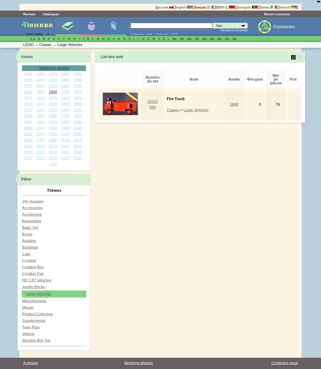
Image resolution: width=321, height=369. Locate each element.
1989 (65, 116)
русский (163, 7)
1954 (65, 74)
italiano (265, 7)
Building (29, 241)
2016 (28, 152)
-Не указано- (33, 201)
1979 (65, 104)
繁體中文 (222, 7)
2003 (53, 134)
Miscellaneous (34, 301)
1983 (53, 110)
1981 (28, 110)
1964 (65, 86)
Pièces (115, 26)
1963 (53, 86)
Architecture (32, 214)
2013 (53, 146)
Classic (173, 110)
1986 (28, 116)
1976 (28, 104)
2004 (65, 134)
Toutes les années (54, 68)
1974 (65, 98)
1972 (40, 98)
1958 (53, 80)
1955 (78, 74)
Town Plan (31, 327)
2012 (40, 146)
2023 (53, 158)
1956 (28, 80)
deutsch (285, 7)
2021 (28, 158)
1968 (53, 92)
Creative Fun (33, 274)
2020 (78, 152)
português (245, 7)
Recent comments (277, 14)
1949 (28, 74)
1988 (53, 116)
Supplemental (33, 321)
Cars (26, 254)
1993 (53, 122)
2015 (77, 146)
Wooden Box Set (36, 340)
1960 (78, 80)
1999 (65, 128)
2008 (53, 140)
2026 (53, 164)
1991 (28, 122)
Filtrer (26, 179)
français (201, 7)
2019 (65, 152)
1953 (53, 74)
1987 (40, 116)
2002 (40, 134)
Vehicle (28, 334)
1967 (40, 92)
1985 (78, 110)
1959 (65, 80)
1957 (40, 80)
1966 (28, 92)
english (181, 7)
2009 (65, 140)
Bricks (27, 234)
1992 (40, 122)
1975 (78, 98)
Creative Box (33, 267)
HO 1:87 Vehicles (36, 280)
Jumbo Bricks (33, 287)
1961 (28, 86)
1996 (28, 128)
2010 (78, 140)
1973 (53, 98)
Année (27, 57)
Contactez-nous (284, 363)
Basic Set (30, 228)
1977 (40, 104)
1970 (78, 92)
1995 (78, 122)
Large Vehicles (38, 294)
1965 (78, 86)
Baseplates (31, 221)
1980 (78, 104)
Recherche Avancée (234, 30)
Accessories (32, 208)
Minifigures (91, 26)
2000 (78, 128)
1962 (40, 86)
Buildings (30, 247)
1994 (65, 122)
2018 (53, 152)
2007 (40, 140)
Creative (29, 261)
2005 (78, 134)
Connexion (284, 26)
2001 (28, 134)
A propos (30, 363)
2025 (78, 158)
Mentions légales (138, 363)
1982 (40, 110)
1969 (65, 92)
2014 (65, 146)
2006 (28, 140)
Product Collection (37, 314)
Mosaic (28, 308)
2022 (40, 158)
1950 (40, 74)
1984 (65, 110)
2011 (28, 146)
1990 (78, 116)
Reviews (29, 14)
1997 (40, 128)
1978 (53, 104)
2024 (65, 158)
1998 (53, 128)
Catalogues (51, 14)
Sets (67, 26)
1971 (28, 98)
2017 (40, 152)
